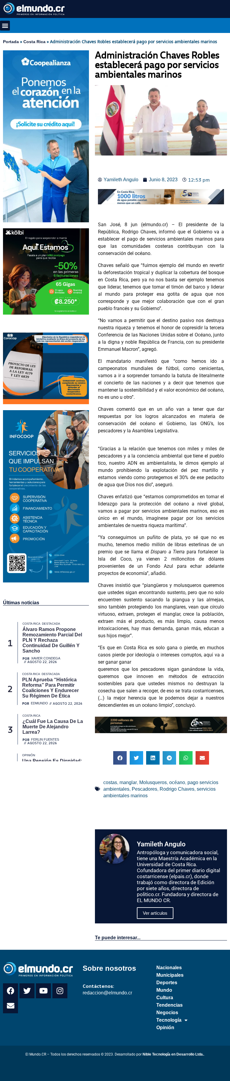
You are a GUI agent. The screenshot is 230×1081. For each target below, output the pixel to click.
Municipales (170, 975)
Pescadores (144, 789)
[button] (5, 26)
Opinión (165, 1027)
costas (110, 782)
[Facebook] (10, 990)
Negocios (167, 1012)
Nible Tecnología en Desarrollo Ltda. (173, 1054)
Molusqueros (153, 782)
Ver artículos (155, 913)
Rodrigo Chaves (177, 789)
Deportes (166, 982)
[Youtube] (43, 990)
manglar (128, 782)
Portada (11, 41)
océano (177, 782)
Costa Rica (34, 41)
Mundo (164, 990)
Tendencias (169, 1005)
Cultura (164, 997)
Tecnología (168, 1020)
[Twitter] (26, 990)
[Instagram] (59, 990)
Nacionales (169, 967)
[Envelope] (10, 1005)
